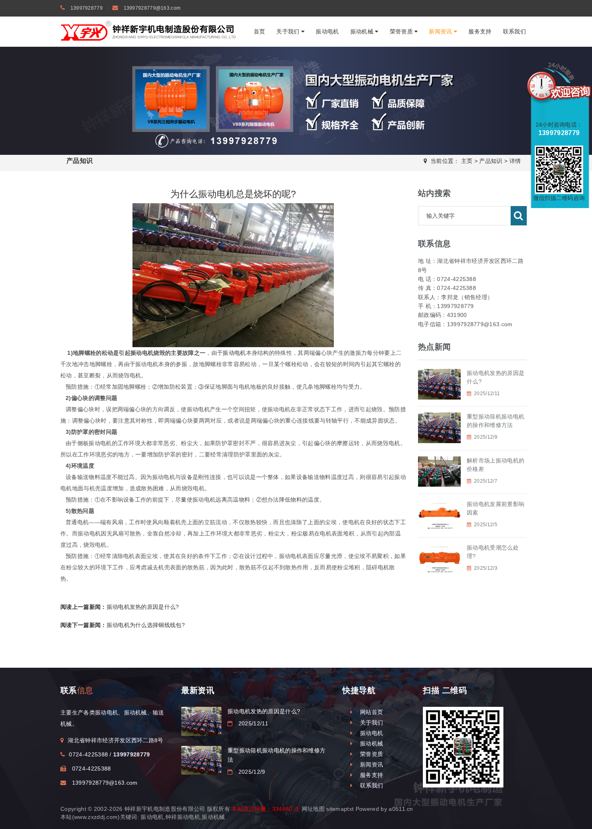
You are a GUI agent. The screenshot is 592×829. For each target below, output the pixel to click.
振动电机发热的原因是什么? (119, 607)
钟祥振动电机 (183, 817)
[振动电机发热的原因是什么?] (201, 721)
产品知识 (490, 161)
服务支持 (479, 31)
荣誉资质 (402, 31)
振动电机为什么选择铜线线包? (122, 625)
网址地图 (313, 809)
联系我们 (514, 31)
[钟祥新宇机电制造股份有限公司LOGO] (149, 31)
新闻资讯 (441, 31)
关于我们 (288, 31)
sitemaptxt (340, 809)
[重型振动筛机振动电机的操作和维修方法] (201, 760)
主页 (467, 161)
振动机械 (362, 31)
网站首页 (369, 712)
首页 (259, 31)
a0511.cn (401, 809)
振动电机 (327, 31)
